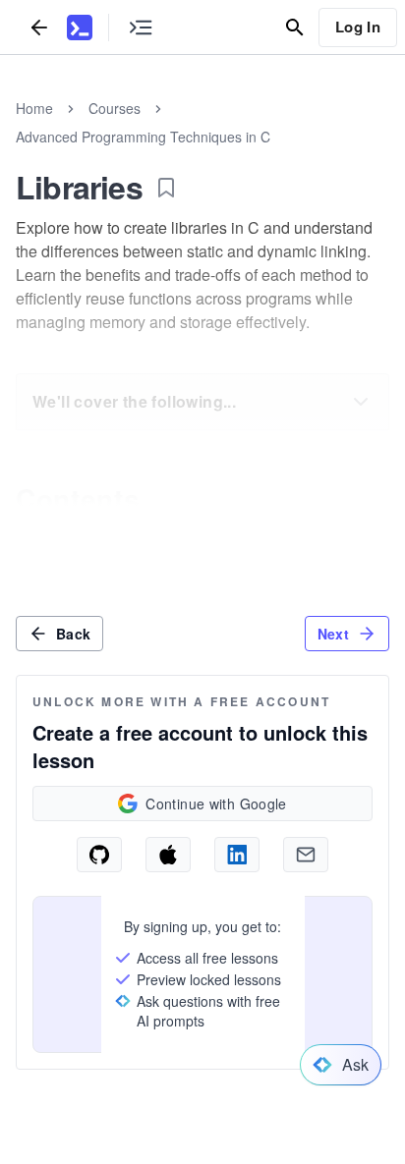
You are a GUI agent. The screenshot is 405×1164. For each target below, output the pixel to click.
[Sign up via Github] (99, 854)
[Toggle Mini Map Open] (140, 27)
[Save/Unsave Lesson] (166, 187)
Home (34, 108)
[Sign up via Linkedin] (237, 854)
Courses (114, 108)
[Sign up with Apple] (168, 854)
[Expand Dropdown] (360, 401)
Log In (357, 26)
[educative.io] (79, 27)
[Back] (39, 27)
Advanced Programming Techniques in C (143, 136)
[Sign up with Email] (305, 854)
